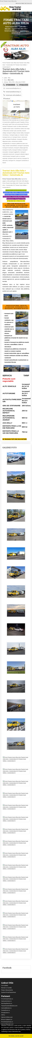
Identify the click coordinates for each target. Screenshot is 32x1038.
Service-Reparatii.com (7, 1024)
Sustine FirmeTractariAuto (8, 992)
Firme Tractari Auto (11, 26)
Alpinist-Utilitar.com (7, 1017)
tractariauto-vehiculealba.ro (13, 95)
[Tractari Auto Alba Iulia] (16, 51)
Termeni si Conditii (6, 987)
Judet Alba (22, 26)
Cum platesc (4, 985)
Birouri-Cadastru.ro (6, 1019)
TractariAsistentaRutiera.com (9, 1005)
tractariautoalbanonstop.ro (13, 91)
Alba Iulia (8, 28)
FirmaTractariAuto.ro (7, 999)
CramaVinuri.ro (5, 1010)
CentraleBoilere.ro (6, 1008)
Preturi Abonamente (7, 990)
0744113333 (23, 85)
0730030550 (10, 85)
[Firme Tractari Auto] (11, 8)
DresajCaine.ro (5, 1012)
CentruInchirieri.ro (6, 1001)
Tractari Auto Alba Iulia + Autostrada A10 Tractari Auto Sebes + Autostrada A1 (15, 172)
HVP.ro (3, 1015)
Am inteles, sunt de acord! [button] (16, 1036)
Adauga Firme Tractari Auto (24, 3)
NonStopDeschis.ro (6, 1003)
